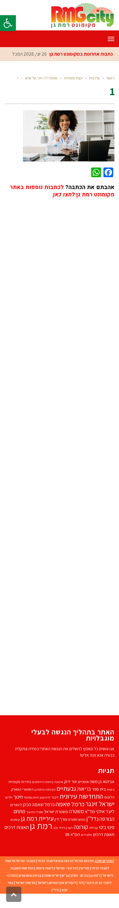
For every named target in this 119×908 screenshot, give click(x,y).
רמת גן (41, 825)
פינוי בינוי (106, 827)
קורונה (81, 827)
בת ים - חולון (79, 875)
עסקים (15, 819)
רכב (55, 828)
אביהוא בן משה (102, 781)
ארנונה (58, 782)
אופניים (83, 781)
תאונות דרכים (17, 827)
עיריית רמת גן (37, 818)
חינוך (18, 796)
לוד (80, 882)
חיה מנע (45, 797)
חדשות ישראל (25, 882)
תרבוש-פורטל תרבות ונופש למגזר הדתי (66, 860)
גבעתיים (66, 788)
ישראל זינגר (99, 803)
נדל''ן (92, 818)
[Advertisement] (59, 451)
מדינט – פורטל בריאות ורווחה (56, 868)
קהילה (93, 827)
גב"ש (65, 875)
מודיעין (84, 868)
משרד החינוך (34, 812)
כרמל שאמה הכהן (39, 804)
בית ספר (99, 789)
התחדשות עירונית (81, 796)
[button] (8, 23)
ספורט (73, 819)
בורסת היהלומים (42, 782)
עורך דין (61, 819)
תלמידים (86, 835)
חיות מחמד (31, 797)
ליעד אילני (105, 811)
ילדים (9, 797)
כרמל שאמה (70, 804)
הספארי (28, 789)
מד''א (90, 811)
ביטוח (110, 789)
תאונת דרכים (103, 834)
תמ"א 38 (72, 834)
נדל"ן (56, 890)
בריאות (84, 788)
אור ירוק (70, 781)
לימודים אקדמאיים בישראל (57, 882)
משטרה (76, 811)
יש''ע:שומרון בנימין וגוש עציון (39, 875)
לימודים (16, 804)
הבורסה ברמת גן (45, 789)
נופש (81, 819)
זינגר (55, 797)
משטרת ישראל (56, 811)
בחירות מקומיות (19, 781)
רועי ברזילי (66, 828)
